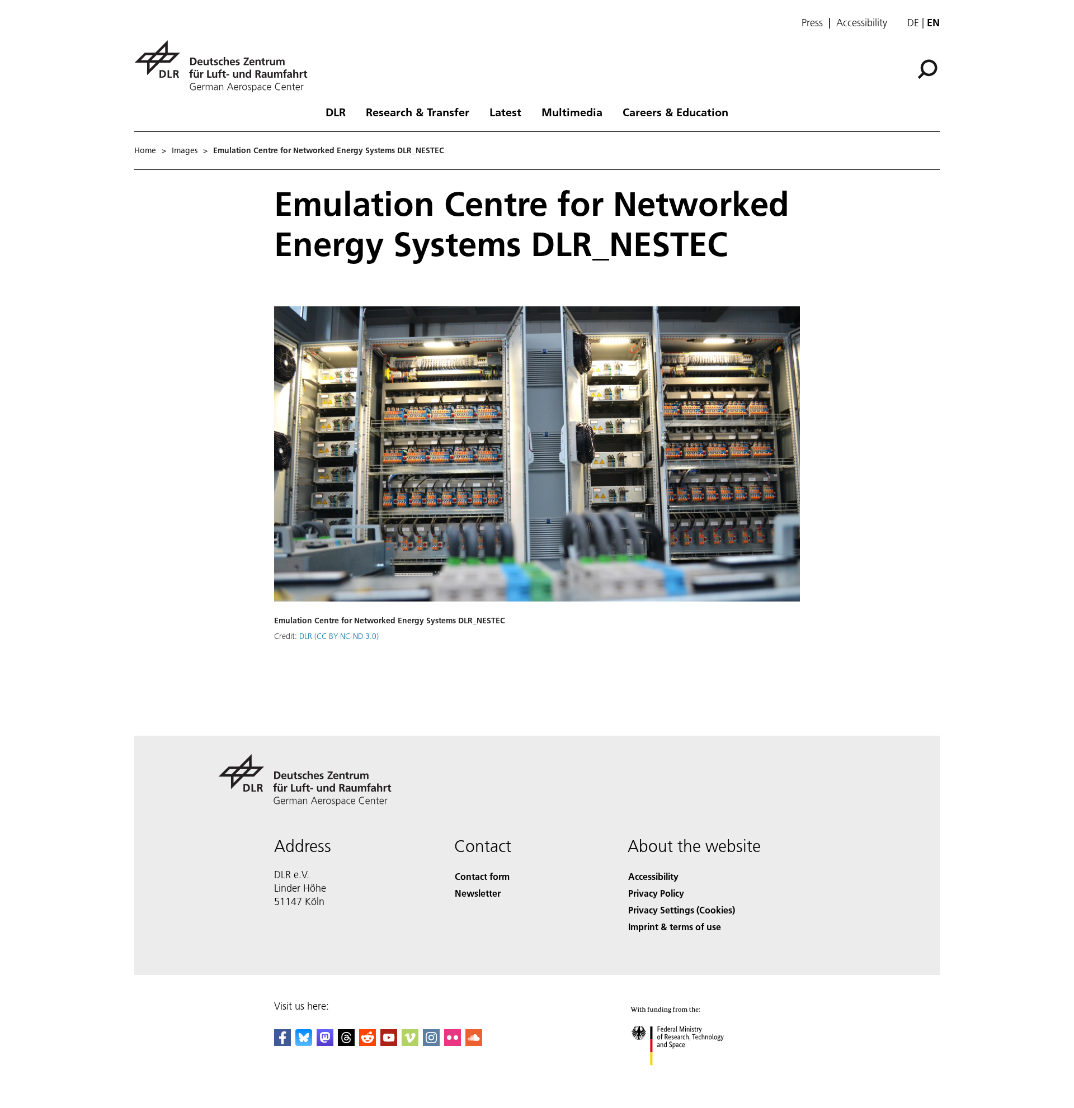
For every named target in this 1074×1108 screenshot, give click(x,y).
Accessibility (861, 23)
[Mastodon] (325, 1042)
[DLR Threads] (346, 1042)
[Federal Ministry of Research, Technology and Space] (692, 1076)
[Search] (928, 68)
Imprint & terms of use (674, 926)
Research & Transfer (417, 112)
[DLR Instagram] (431, 1042)
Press (812, 23)
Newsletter (478, 893)
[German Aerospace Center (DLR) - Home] (225, 66)
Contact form (482, 876)
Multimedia (571, 112)
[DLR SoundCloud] (473, 1042)
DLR (336, 112)
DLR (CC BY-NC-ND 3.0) (339, 636)
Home (145, 150)
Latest (505, 112)
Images (184, 150)
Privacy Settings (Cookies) (681, 910)
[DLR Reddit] (367, 1042)
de (913, 22)
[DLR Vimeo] (410, 1042)
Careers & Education (675, 112)
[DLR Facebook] (282, 1042)
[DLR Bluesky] (303, 1042)
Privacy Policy (656, 893)
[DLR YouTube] (388, 1042)
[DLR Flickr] (452, 1042)
